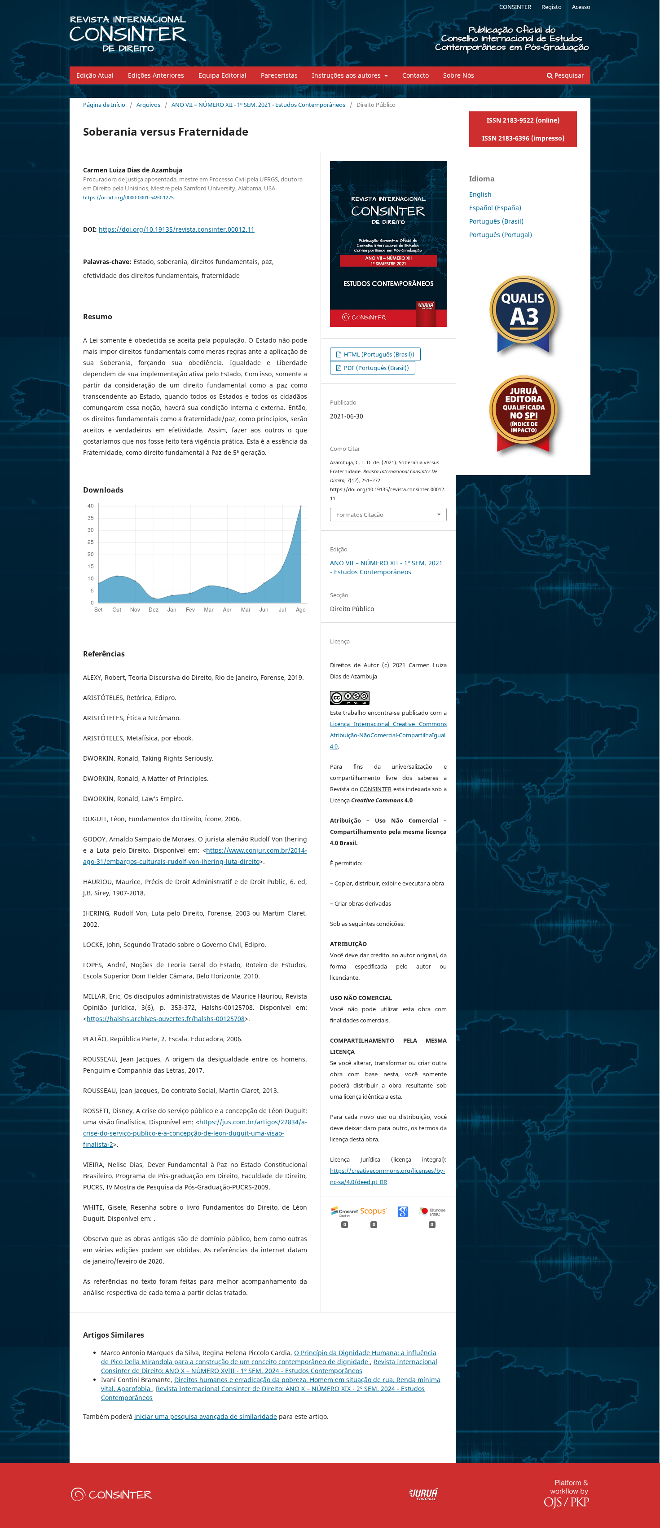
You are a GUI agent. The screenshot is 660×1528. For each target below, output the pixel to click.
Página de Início (104, 105)
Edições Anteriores (156, 75)
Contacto (415, 75)
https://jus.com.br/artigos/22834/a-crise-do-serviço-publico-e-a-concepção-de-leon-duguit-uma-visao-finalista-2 (195, 1133)
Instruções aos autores (347, 75)
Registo (551, 7)
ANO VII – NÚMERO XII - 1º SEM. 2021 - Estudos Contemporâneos (258, 105)
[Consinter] (111, 1498)
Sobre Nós (458, 75)
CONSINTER (515, 7)
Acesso (581, 7)
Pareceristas (279, 75)
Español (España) (495, 207)
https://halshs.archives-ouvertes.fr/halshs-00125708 (166, 1018)
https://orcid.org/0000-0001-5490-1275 (128, 197)
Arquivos (148, 105)
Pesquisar (568, 75)
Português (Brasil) (496, 221)
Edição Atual (95, 75)
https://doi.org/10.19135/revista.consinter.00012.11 (177, 229)
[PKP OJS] (566, 1506)
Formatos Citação (359, 515)
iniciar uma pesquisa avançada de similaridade (205, 1416)
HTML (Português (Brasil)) (378, 354)
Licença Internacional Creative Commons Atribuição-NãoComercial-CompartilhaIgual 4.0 (388, 735)
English (480, 194)
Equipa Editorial (222, 75)
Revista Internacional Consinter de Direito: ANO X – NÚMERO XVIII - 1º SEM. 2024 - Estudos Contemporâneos (269, 1366)
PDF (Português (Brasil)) (376, 368)
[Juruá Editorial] (424, 1498)
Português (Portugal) (500, 234)
